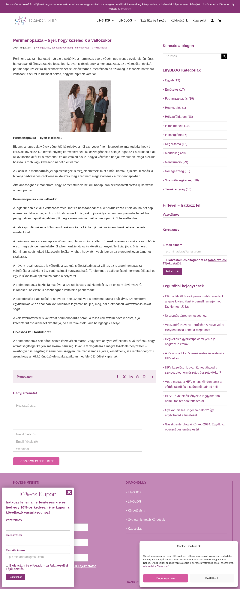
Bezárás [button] (126, 8)
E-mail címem (172, 244)
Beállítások (212, 578)
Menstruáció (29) (176, 162)
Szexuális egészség (62, 47)
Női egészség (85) (177, 171)
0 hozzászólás (99, 47)
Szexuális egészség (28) (182, 180)
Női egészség (43, 47)
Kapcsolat (135, 528)
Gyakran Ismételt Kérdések (146, 519)
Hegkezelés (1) (175, 107)
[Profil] (212, 20)
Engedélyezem (165, 578)
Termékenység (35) (178, 189)
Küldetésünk (136, 510)
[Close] (69, 492)
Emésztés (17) (175, 89)
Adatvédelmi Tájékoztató (156, 566)
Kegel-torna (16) (176, 144)
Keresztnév (171, 229)
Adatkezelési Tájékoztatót (77, 566)
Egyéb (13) (172, 80)
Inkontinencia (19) (177, 125)
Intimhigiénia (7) (176, 134)
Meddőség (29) (175, 153)
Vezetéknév (171, 214)
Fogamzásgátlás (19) (179, 98)
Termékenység (82, 47)
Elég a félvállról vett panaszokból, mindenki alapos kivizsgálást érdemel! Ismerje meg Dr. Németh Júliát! (195, 301)
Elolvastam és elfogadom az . (194, 261)
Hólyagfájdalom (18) (179, 116)
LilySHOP (135, 492)
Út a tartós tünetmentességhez (186, 315)
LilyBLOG (134, 501)
